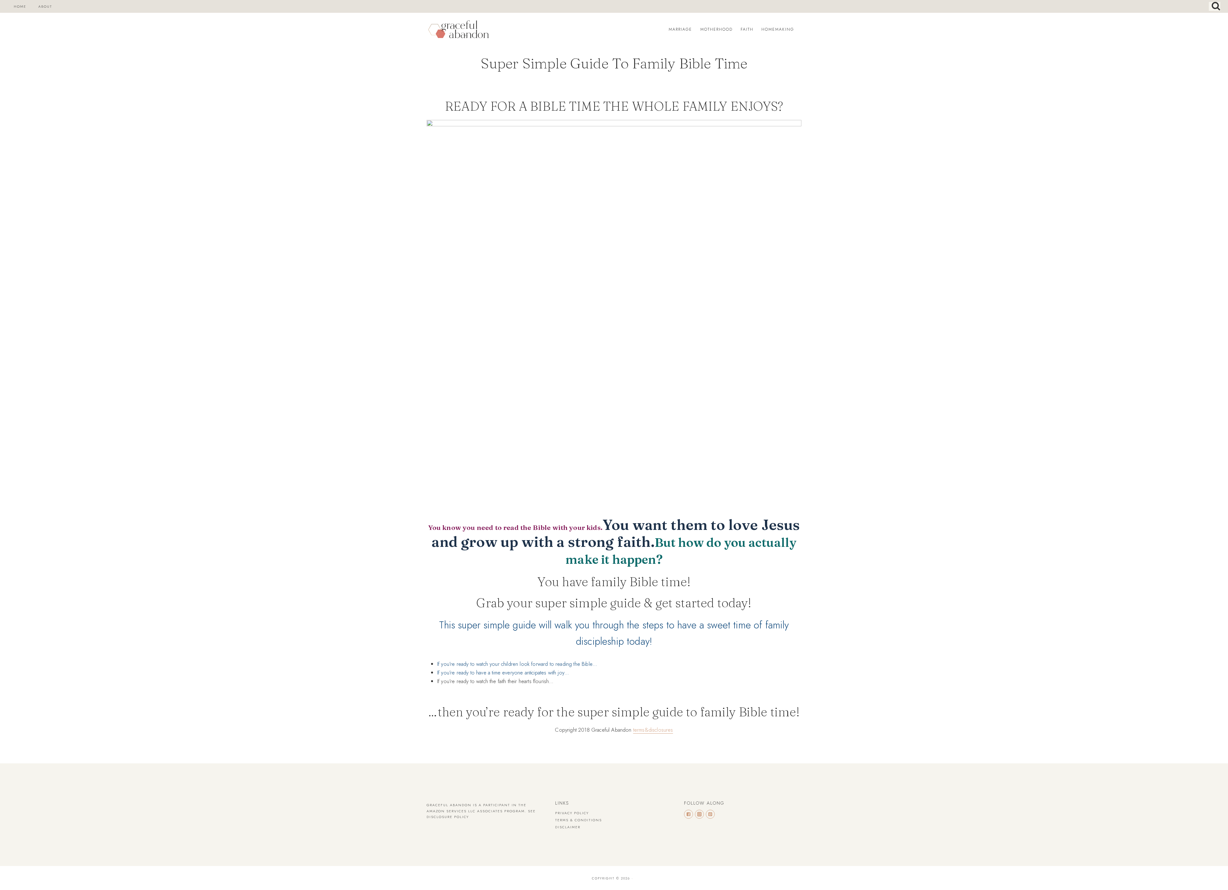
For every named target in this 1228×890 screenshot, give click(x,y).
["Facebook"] (688, 814)
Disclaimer (567, 827)
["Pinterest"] (710, 814)
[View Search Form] (1214, 6)
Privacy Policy (572, 812)
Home (20, 6)
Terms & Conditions (578, 820)
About (45, 6)
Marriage (680, 29)
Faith (747, 29)
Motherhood (716, 29)
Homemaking (777, 29)
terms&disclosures (653, 730)
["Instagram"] (699, 814)
